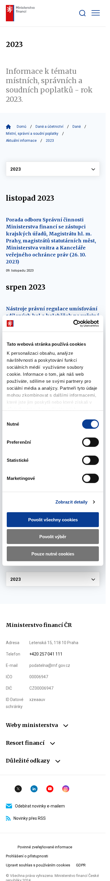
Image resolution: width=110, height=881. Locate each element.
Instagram (65, 788)
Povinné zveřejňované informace (45, 847)
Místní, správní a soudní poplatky (32, 134)
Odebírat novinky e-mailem (40, 806)
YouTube (49, 788)
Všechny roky (53, 169)
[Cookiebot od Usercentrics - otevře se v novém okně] (74, 323)
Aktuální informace (21, 141)
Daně (76, 127)
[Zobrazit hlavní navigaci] (96, 13)
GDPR (81, 865)
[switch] (90, 442)
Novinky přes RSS (29, 818)
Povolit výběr (52, 536)
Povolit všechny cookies (53, 519)
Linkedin (34, 788)
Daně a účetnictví (49, 127)
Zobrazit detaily (71, 501)
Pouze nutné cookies (52, 553)
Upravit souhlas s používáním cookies (38, 865)
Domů (21, 127)
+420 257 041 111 (45, 654)
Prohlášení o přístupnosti (27, 856)
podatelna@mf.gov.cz (49, 665)
